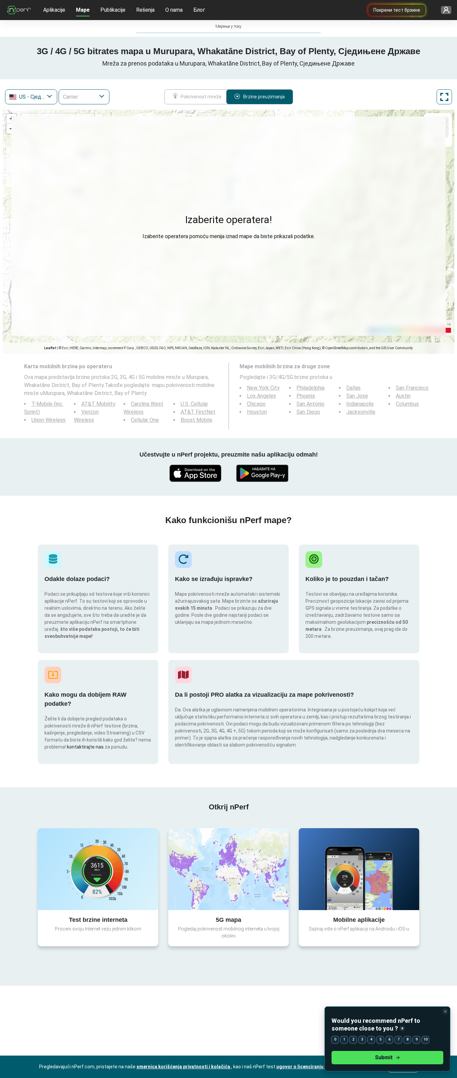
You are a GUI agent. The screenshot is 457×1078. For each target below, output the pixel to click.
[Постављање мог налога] (444, 10)
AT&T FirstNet (198, 412)
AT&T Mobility (98, 404)
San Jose (357, 396)
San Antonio (310, 404)
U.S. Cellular (194, 404)
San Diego (308, 412)
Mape (83, 10)
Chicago (256, 404)
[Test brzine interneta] (98, 869)
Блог (199, 10)
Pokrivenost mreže (201, 96)
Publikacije (112, 10)
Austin (403, 396)
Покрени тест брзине (396, 10)
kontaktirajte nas (85, 747)
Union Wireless (48, 420)
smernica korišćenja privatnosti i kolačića (183, 1066)
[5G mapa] (228, 869)
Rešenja (145, 10)
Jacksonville (360, 412)
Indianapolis (360, 404)
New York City (263, 388)
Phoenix (305, 396)
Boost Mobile (196, 420)
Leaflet (50, 348)
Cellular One (145, 420)
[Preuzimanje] (195, 473)
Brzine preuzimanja (264, 96)
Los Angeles (261, 396)
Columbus (407, 404)
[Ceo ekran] (444, 96)
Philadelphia (310, 388)
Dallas (353, 388)
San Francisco (412, 388)
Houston (257, 412)
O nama (174, 10)
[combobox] (31, 96)
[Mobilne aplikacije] (359, 869)
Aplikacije (54, 10)
